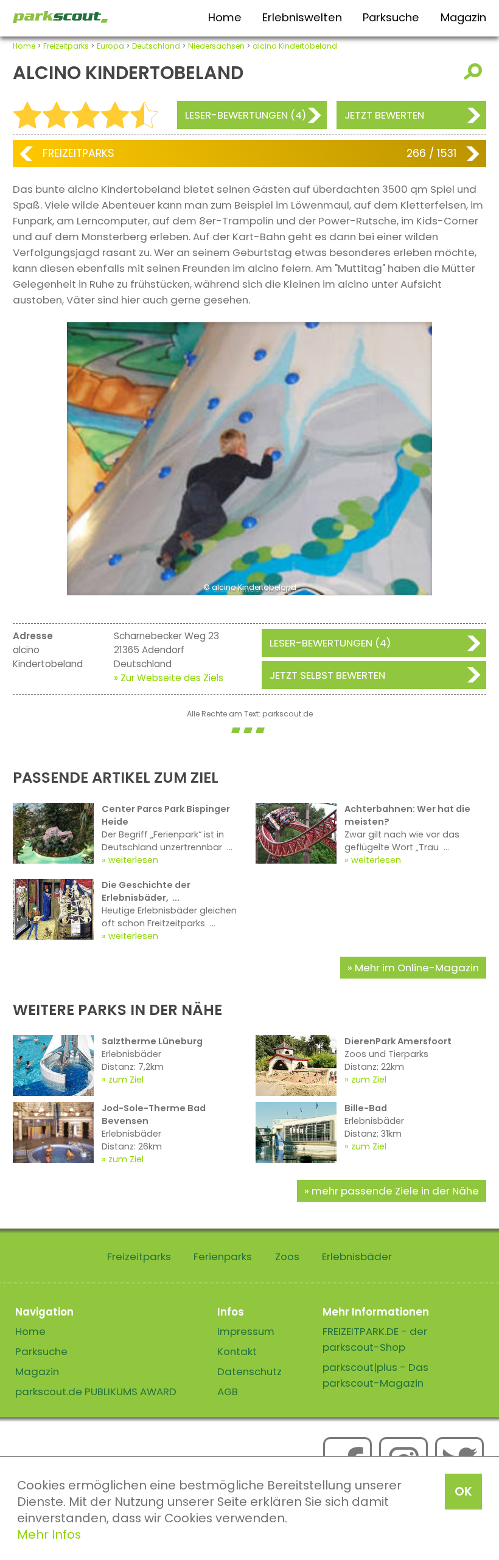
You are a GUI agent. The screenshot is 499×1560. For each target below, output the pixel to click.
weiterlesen (133, 860)
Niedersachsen (216, 46)
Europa (110, 46)
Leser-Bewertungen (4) (245, 115)
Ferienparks (223, 1256)
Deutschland (156, 46)
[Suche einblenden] (475, 71)
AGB (227, 1391)
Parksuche (391, 17)
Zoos (287, 1256)
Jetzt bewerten (384, 115)
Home (225, 17)
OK (463, 1491)
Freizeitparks (66, 46)
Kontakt (237, 1351)
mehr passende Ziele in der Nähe (395, 1191)
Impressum (245, 1331)
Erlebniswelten (302, 17)
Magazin (463, 17)
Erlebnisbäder (357, 1256)
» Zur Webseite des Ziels (168, 677)
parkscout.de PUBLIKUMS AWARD (95, 1391)
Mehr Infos (49, 1534)
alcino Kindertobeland (295, 46)
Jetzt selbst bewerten (327, 675)
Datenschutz (249, 1371)
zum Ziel (126, 1079)
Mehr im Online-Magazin (417, 967)
